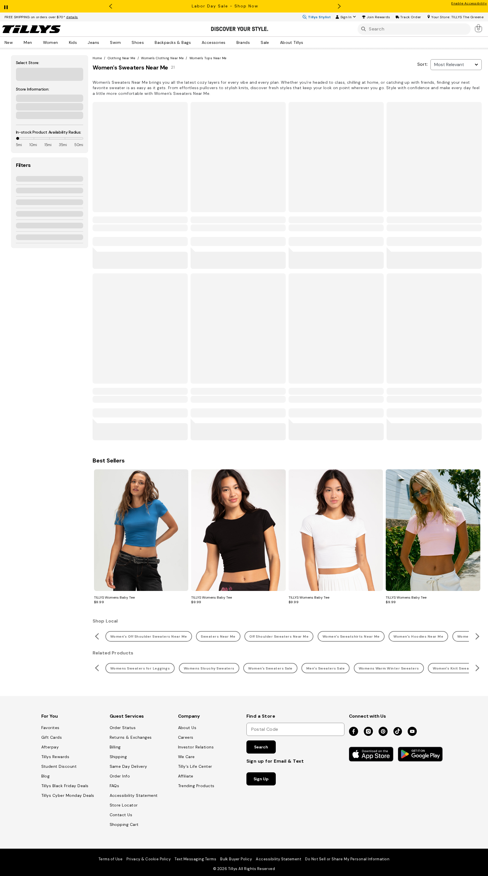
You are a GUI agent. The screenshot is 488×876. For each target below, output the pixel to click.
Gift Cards (51, 737)
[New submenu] (17, 42)
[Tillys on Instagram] (368, 732)
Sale (265, 42)
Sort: (422, 64)
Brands (243, 42)
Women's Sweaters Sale (270, 668)
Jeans (93, 42)
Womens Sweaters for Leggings (140, 668)
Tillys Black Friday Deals (65, 785)
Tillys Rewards (55, 756)
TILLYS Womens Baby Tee (114, 597)
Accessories (214, 42)
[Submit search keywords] (363, 28)
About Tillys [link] (291, 42)
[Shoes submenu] (148, 42)
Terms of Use (111, 859)
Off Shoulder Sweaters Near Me (279, 636)
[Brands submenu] (254, 42)
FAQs (114, 785)
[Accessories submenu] (229, 42)
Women (50, 42)
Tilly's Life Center (195, 766)
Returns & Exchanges (131, 737)
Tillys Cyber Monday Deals (67, 795)
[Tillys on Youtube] (412, 732)
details (72, 17)
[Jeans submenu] (103, 42)
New (9, 42)
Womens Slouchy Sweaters (209, 668)
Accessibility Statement (134, 795)
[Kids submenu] (81, 42)
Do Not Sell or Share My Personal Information (347, 859)
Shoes (138, 42)
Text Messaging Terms (195, 859)
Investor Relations (196, 747)
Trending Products (196, 785)
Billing (115, 747)
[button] (378, 17)
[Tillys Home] (31, 29)
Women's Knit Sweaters (455, 668)
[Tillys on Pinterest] (383, 732)
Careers (185, 737)
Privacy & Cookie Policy (148, 859)
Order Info (120, 776)
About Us (187, 727)
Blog (45, 776)
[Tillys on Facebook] (353, 732)
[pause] (6, 6)
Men (28, 42)
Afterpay (50, 747)
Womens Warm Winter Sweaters (389, 668)
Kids (73, 42)
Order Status (123, 727)
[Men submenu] (36, 42)
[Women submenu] (62, 42)
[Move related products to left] (96, 636)
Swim (115, 42)
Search (261, 747)
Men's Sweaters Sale (325, 668)
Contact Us (121, 814)
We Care (186, 756)
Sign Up (261, 778)
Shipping (118, 756)
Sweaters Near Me (218, 636)
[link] (479, 28)
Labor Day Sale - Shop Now (225, 6)
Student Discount (59, 766)
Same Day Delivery (128, 766)
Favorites (50, 727)
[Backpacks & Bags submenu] (195, 42)
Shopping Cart (124, 824)
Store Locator (124, 805)
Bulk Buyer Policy (236, 859)
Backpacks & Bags (173, 42)
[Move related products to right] (478, 636)
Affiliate (185, 776)
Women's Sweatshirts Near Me (351, 636)
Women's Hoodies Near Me (418, 636)
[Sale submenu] (273, 42)
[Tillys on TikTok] (397, 730)
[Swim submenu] (124, 42)
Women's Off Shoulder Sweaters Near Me (148, 636)
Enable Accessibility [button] (469, 3)
